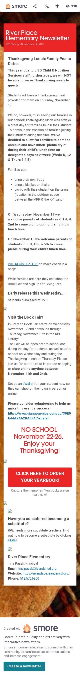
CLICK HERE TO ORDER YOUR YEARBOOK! (40, 477)
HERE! (12, 540)
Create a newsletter (24, 666)
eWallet (28, 384)
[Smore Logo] (16, 6)
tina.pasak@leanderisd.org (37, 569)
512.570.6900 (29, 578)
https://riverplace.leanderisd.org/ (46, 573)
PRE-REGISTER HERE (23, 264)
